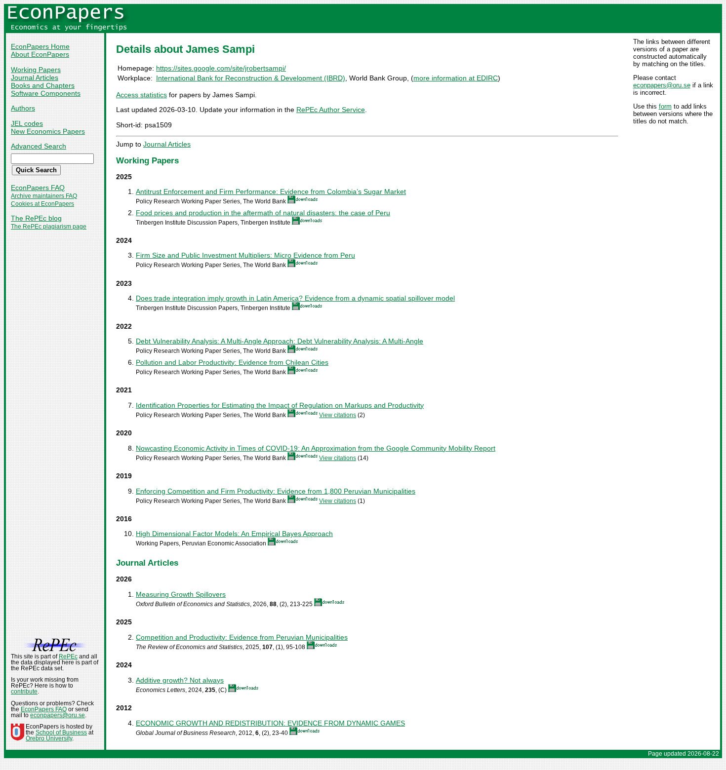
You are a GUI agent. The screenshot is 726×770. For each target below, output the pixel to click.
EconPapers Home (40, 46)
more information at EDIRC (455, 78)
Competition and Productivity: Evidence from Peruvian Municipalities (242, 637)
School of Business (61, 732)
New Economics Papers (48, 131)
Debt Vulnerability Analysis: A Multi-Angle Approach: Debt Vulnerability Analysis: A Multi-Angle (279, 341)
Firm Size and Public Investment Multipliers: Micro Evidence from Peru (245, 255)
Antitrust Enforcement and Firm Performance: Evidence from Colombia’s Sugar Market (271, 191)
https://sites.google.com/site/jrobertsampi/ (221, 68)
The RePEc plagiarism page (48, 227)
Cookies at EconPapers (42, 204)
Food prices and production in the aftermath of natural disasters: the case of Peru (263, 213)
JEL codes (27, 123)
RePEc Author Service (330, 110)
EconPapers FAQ (38, 188)
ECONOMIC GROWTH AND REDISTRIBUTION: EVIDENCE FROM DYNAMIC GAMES (270, 723)
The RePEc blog (36, 218)
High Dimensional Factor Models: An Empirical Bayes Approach (234, 534)
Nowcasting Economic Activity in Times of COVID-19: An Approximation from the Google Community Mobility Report (315, 448)
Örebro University (49, 738)
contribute (24, 691)
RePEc (68, 656)
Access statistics (141, 95)
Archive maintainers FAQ (44, 196)
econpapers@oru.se (661, 85)
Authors (23, 108)
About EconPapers (40, 54)
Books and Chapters (43, 85)
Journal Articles (34, 77)
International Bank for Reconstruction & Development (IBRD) (250, 78)
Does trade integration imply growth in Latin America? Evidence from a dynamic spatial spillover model (295, 298)
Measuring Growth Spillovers (181, 594)
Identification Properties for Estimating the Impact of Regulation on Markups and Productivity (280, 405)
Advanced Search (38, 146)
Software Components (46, 93)
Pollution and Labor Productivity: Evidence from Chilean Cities (232, 362)
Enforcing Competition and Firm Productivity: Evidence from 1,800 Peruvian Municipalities (275, 491)
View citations (337, 415)
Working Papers (36, 70)
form (665, 106)
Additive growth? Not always (180, 680)
